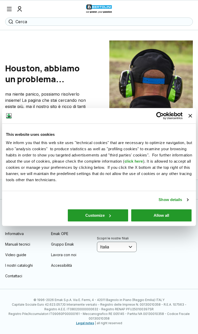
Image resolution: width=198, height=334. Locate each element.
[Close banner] (190, 116)
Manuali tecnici (17, 244)
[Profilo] (19, 9)
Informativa (14, 233)
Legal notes (85, 323)
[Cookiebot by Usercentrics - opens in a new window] (160, 116)
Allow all (161, 215)
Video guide (15, 255)
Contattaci (13, 276)
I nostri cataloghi (19, 265)
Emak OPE (59, 233)
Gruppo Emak (62, 244)
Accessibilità (61, 265)
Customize (95, 215)
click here (134, 161)
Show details (170, 199)
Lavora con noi (63, 255)
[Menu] (9, 9)
